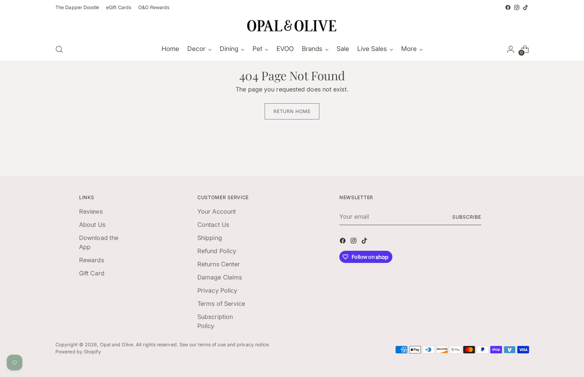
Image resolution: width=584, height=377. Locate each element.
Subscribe (466, 217)
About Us (92, 224)
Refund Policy (216, 250)
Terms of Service (221, 303)
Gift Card (91, 273)
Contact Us (213, 224)
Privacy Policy (217, 290)
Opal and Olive (116, 344)
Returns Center (218, 264)
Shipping (209, 237)
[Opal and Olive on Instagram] (517, 7)
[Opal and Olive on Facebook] (508, 7)
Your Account (216, 211)
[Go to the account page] (510, 49)
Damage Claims (219, 277)
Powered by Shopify (78, 351)
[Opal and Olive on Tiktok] (525, 7)
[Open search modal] (59, 49)
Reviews (91, 211)
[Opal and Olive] (292, 25)
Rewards (91, 260)
